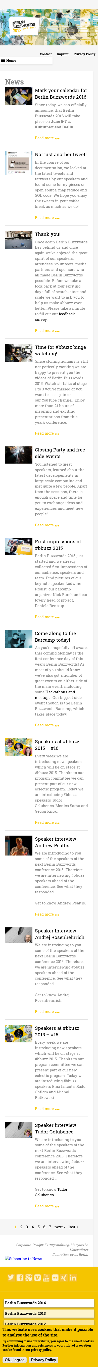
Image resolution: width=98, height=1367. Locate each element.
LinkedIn (73, 1277)
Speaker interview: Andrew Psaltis (56, 842)
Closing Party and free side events (60, 452)
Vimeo (37, 1277)
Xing (64, 1277)
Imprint (63, 54)
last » (73, 1226)
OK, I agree (14, 1360)
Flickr (55, 1277)
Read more (44, 137)
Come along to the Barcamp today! (55, 636)
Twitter (11, 1277)
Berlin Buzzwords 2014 (25, 1302)
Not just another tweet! (60, 154)
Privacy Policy (84, 54)
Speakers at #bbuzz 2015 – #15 (57, 1031)
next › (60, 1226)
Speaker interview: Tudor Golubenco (56, 1128)
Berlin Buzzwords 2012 (25, 1324)
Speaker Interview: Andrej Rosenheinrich (59, 933)
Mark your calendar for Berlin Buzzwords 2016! (61, 93)
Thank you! (47, 234)
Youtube (46, 1277)
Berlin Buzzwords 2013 (25, 1313)
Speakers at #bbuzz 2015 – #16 (57, 744)
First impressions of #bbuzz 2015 (58, 544)
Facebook (20, 1277)
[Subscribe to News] (23, 1258)
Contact (46, 54)
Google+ (29, 1277)
